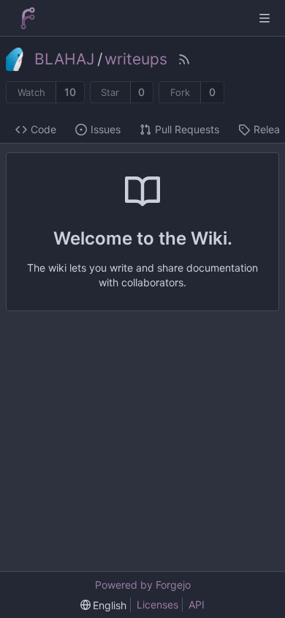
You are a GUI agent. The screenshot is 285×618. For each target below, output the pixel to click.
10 (70, 92)
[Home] (27, 18)
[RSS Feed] (184, 59)
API (197, 604)
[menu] (103, 605)
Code (43, 129)
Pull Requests (187, 129)
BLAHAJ (64, 59)
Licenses (157, 604)
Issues (106, 129)
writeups (135, 59)
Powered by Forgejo (143, 584)
